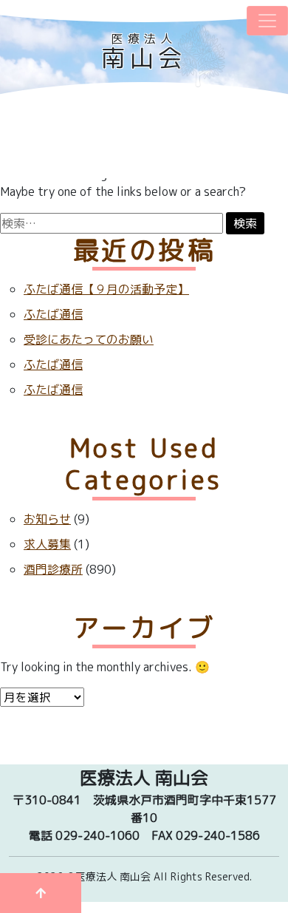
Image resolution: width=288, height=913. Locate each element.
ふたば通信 (53, 314)
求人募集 (47, 544)
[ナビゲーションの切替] (267, 20)
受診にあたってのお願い (89, 339)
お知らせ (47, 519)
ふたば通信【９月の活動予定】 (106, 289)
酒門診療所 (53, 569)
